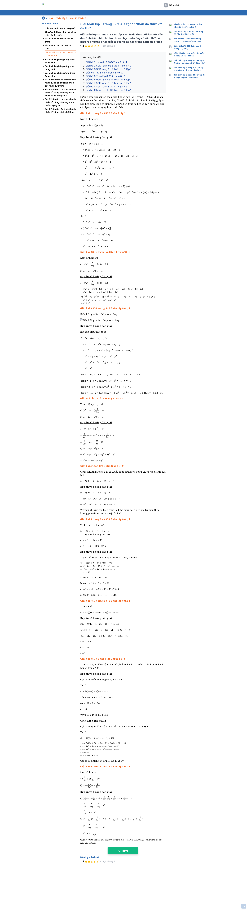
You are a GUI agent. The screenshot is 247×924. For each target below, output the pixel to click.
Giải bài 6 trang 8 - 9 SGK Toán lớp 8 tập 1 (108, 79)
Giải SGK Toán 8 (78, 18)
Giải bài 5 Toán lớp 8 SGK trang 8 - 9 (106, 76)
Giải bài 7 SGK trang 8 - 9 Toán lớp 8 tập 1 (108, 83)
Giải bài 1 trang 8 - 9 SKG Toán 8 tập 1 (106, 62)
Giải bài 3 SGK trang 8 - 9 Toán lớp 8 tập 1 (108, 69)
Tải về (124, 850)
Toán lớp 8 (61, 18)
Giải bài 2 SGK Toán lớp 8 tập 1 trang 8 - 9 (108, 65)
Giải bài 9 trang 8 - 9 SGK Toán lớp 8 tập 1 (108, 90)
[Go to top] (243, 906)
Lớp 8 (50, 18)
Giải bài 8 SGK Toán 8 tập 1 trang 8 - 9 (106, 86)
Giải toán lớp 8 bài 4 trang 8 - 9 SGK (105, 72)
